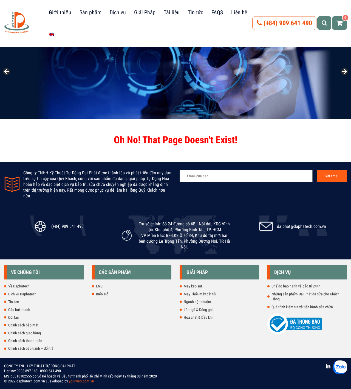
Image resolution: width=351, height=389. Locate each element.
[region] (175, 73)
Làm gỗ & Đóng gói (198, 309)
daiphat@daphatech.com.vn (301, 226)
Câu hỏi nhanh (19, 309)
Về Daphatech (19, 286)
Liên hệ (239, 12)
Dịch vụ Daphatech (22, 294)
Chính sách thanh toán (25, 340)
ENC (99, 286)
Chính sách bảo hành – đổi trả (30, 348)
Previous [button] (7, 72)
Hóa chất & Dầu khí (198, 317)
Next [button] (344, 72)
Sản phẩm (90, 12)
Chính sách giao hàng (24, 333)
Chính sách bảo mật (23, 325)
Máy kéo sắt (193, 286)
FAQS (217, 12)
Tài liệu (172, 12)
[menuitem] (51, 34)
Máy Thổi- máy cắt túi (200, 294)
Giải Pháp (144, 12)
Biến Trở (102, 294)
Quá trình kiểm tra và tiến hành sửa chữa (302, 307)
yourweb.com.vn (81, 381)
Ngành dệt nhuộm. (198, 302)
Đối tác (13, 317)
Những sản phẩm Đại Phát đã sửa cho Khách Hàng (305, 296)
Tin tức (195, 12)
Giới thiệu (60, 12)
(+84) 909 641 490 (287, 23)
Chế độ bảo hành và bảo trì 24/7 (295, 286)
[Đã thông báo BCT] (294, 333)
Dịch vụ (118, 12)
